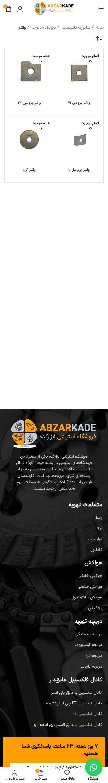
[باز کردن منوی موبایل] (101, 8)
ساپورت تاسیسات (75, 27)
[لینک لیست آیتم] (54, 518)
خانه (99, 27)
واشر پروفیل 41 (78, 102)
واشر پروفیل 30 (29, 102)
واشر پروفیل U (79, 169)
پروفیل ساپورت (43, 27)
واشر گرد (29, 169)
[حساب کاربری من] (20, 8)
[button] (93, 767)
